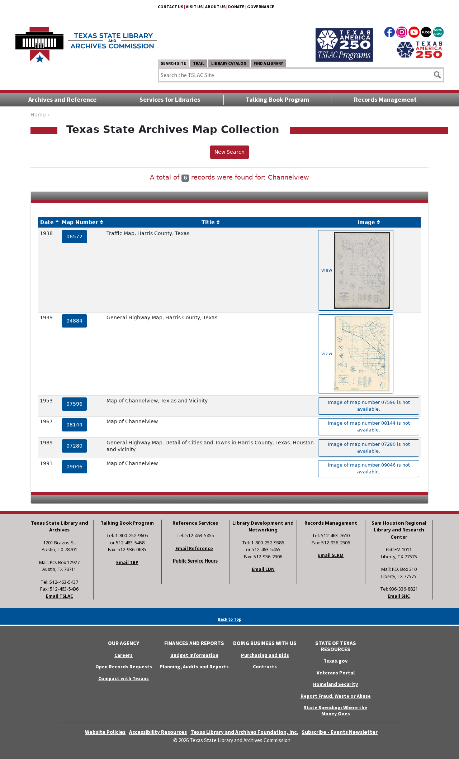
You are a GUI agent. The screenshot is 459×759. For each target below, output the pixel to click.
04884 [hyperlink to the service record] (74, 321)
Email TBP (127, 562)
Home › (39, 115)
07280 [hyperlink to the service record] (74, 446)
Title (208, 222)
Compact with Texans (123, 678)
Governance (260, 6)
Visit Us (194, 6)
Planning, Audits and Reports (194, 666)
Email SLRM (331, 555)
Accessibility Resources (158, 732)
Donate (236, 6)
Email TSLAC (59, 596)
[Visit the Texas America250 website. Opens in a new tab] (419, 49)
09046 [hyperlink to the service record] (74, 466)
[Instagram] (401, 33)
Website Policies (105, 732)
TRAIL (198, 63)
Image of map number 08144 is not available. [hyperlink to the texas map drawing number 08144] (369, 426)
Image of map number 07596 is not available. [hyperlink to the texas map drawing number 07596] (369, 406)
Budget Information (194, 655)
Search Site (173, 63)
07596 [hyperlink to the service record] (74, 404)
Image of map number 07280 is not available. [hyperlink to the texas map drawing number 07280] (369, 447)
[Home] (86, 41)
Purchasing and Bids (265, 655)
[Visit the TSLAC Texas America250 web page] (344, 36)
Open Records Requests (123, 666)
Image (366, 222)
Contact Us (170, 6)
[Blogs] (426, 33)
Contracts (265, 666)
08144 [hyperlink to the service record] (74, 425)
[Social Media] (438, 33)
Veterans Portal (336, 672)
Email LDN (263, 569)
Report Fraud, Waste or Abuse (336, 696)
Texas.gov (335, 661)
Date (47, 222)
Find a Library (268, 63)
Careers (123, 655)
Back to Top (229, 619)
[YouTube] (414, 33)
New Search (229, 152)
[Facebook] (389, 33)
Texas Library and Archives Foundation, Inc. (244, 732)
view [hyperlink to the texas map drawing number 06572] (327, 270)
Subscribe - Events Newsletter (340, 732)
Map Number (80, 222)
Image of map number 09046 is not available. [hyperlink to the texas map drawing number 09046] (369, 468)
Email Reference (194, 548)
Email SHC (399, 596)
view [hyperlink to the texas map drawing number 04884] (327, 353)
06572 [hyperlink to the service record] (74, 236)
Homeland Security (335, 684)
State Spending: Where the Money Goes (335, 710)
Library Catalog (229, 63)
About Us (215, 6)
